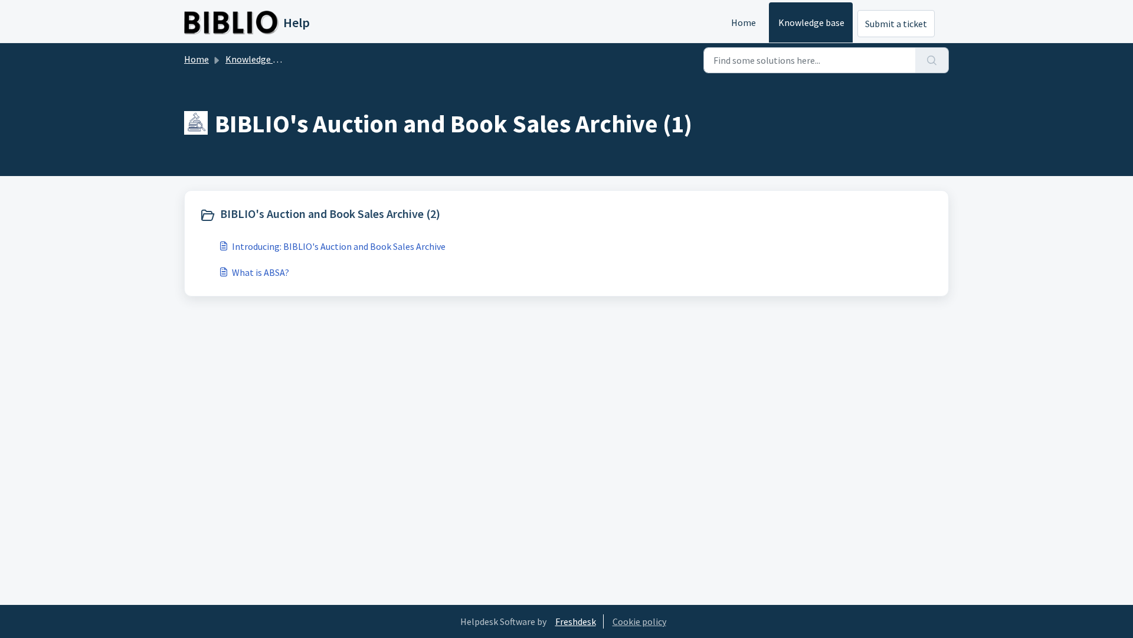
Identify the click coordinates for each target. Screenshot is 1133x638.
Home (743, 22)
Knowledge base (811, 22)
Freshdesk (575, 621)
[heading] (380, 215)
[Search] (932, 60)
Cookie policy (639, 621)
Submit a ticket (896, 24)
